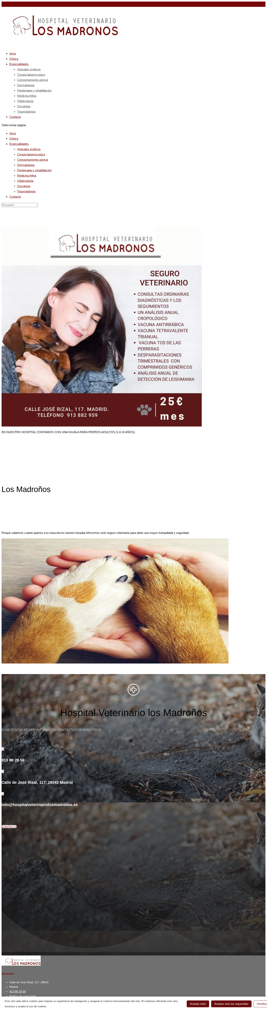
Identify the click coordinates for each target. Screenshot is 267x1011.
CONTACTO (9, 826)
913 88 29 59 (10, 4)
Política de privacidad (22, 996)
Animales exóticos (29, 69)
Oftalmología (25, 101)
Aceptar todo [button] (198, 1003)
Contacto (15, 117)
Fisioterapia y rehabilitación (34, 90)
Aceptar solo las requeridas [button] (231, 1003)
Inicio (12, 133)
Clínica (13, 138)
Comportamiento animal (32, 80)
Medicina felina (26, 95)
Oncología (23, 106)
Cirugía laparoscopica (31, 74)
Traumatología (26, 111)
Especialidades (19, 143)
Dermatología (25, 85)
